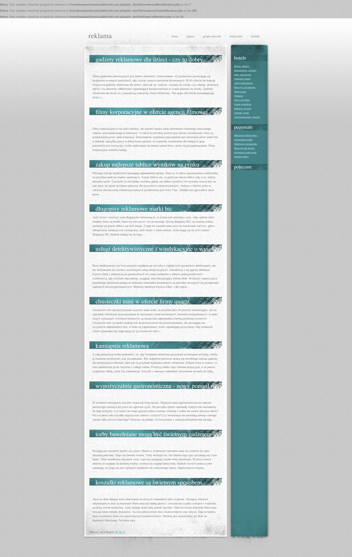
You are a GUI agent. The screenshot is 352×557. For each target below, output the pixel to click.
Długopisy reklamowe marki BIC (134, 208)
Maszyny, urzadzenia (244, 87)
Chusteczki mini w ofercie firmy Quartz (143, 301)
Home (175, 36)
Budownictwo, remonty (245, 70)
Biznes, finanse (241, 66)
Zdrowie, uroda (241, 113)
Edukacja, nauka (242, 79)
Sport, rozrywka (242, 100)
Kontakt (255, 36)
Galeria (190, 36)
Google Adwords (212, 36)
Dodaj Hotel (236, 36)
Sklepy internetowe (243, 83)
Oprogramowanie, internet (247, 117)
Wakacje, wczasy (243, 108)
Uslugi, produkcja (242, 104)
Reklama (238, 96)
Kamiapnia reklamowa (122, 345)
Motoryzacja (240, 91)
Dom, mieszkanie (242, 75)
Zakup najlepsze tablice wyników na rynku (147, 164)
